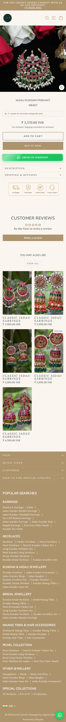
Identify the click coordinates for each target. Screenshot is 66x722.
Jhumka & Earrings (13, 507)
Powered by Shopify (33, 719)
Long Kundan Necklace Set (18, 548)
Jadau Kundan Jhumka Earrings (20, 510)
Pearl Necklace (11, 545)
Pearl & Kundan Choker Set (38, 545)
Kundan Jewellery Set (45, 559)
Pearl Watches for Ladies (16, 661)
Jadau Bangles (36, 576)
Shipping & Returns (21, 175)
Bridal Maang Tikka (44, 599)
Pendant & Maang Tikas (16, 630)
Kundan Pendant (39, 579)
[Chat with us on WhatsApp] (59, 715)
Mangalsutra (9, 674)
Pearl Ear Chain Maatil (36, 525)
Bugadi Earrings (11, 525)
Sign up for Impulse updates (27, 477)
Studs (30, 507)
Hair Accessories (36, 637)
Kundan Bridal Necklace (16, 559)
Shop (7, 455)
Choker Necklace (26, 541)
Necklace (8, 541)
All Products (9, 694)
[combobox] (9, 706)
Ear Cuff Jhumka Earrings (17, 518)
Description (15, 168)
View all (33, 263)
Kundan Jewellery (12, 572)
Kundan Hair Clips (13, 637)
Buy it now (33, 145)
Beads (23, 674)
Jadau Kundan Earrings (15, 521)
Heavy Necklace (48, 541)
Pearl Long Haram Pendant (18, 657)
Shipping (29, 127)
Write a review (33, 237)
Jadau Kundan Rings (14, 576)
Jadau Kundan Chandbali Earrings (21, 514)
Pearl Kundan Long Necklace (19, 552)
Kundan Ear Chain (13, 528)
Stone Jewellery (39, 674)
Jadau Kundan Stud (42, 521)
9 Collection (40, 694)
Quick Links (13, 462)
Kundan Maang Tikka (45, 583)
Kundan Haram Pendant (16, 583)
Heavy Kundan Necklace (16, 556)
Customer (11, 470)
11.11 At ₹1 (25, 694)
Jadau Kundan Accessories (40, 572)
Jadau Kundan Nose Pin (16, 586)
